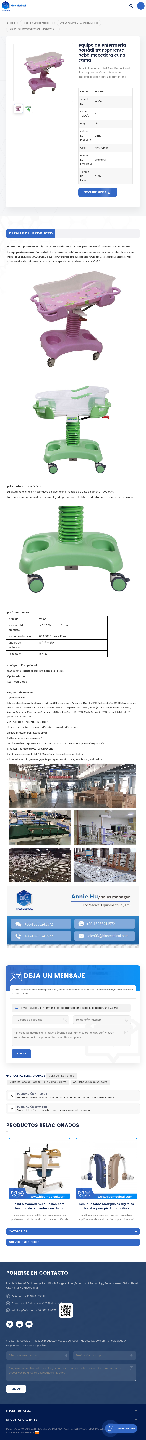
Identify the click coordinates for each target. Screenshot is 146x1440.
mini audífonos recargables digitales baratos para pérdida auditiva (39, 1206)
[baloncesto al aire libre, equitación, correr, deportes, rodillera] (106, 1168)
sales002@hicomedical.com (54, 1303)
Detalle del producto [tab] (31, 233)
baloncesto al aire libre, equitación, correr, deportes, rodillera (106, 1206)
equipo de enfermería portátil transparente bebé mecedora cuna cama (73, 1008)
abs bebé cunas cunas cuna (90, 1082)
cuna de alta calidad (61, 1076)
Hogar (12, 23)
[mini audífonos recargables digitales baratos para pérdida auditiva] (39, 1168)
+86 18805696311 (35, 1296)
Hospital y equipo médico (36, 23)
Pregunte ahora (95, 192)
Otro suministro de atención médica (79, 23)
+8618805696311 (46, 1310)
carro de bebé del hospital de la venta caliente (38, 1082)
